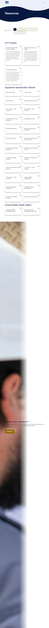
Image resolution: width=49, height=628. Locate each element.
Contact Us (9, 431)
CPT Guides (20, 29)
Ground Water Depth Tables (19, 32)
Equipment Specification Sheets (31, 29)
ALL (15, 29)
